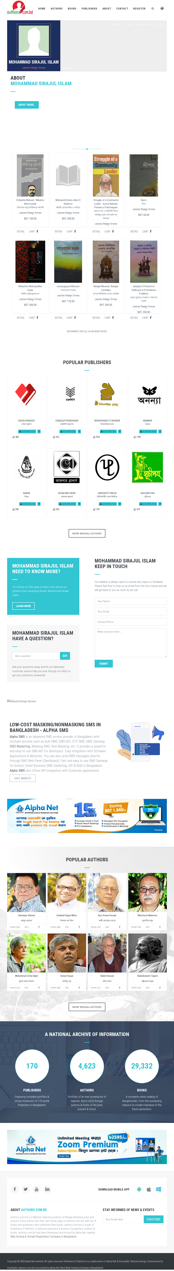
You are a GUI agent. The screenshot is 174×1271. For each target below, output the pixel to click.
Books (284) (55, 927)
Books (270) (96, 927)
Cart (32, 231)
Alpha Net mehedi (34, 1261)
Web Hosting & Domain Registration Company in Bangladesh (43, 1236)
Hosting (11, 1267)
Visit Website (22, 778)
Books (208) (55, 988)
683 (57, 509)
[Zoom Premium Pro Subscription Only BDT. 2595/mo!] (87, 1147)
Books (72, 8)
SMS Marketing (20, 746)
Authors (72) (28, 504)
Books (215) (15, 988)
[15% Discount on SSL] (87, 816)
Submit (103, 663)
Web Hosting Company (77, 1267)
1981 (138, 436)
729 (97, 509)
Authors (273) (68, 504)
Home (42, 8)
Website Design (138, 1261)
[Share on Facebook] (39, 431)
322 (57, 436)
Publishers (89, 8)
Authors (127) (28, 431)
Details (20, 231)
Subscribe (154, 1219)
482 (17, 436)
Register (139, 8)
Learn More (23, 606)
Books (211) (96, 988)
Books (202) (136, 988)
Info (26, 927)
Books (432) (15, 927)
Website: (67, 68)
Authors (57, 8)
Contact (122, 8)
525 (138, 509)
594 (97, 436)
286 (17, 509)
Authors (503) (149, 431)
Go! (65, 656)
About (106, 8)
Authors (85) (68, 431)
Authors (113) (109, 504)
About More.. (26, 104)
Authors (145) (149, 504)
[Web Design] (87, 701)
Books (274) (136, 927)
